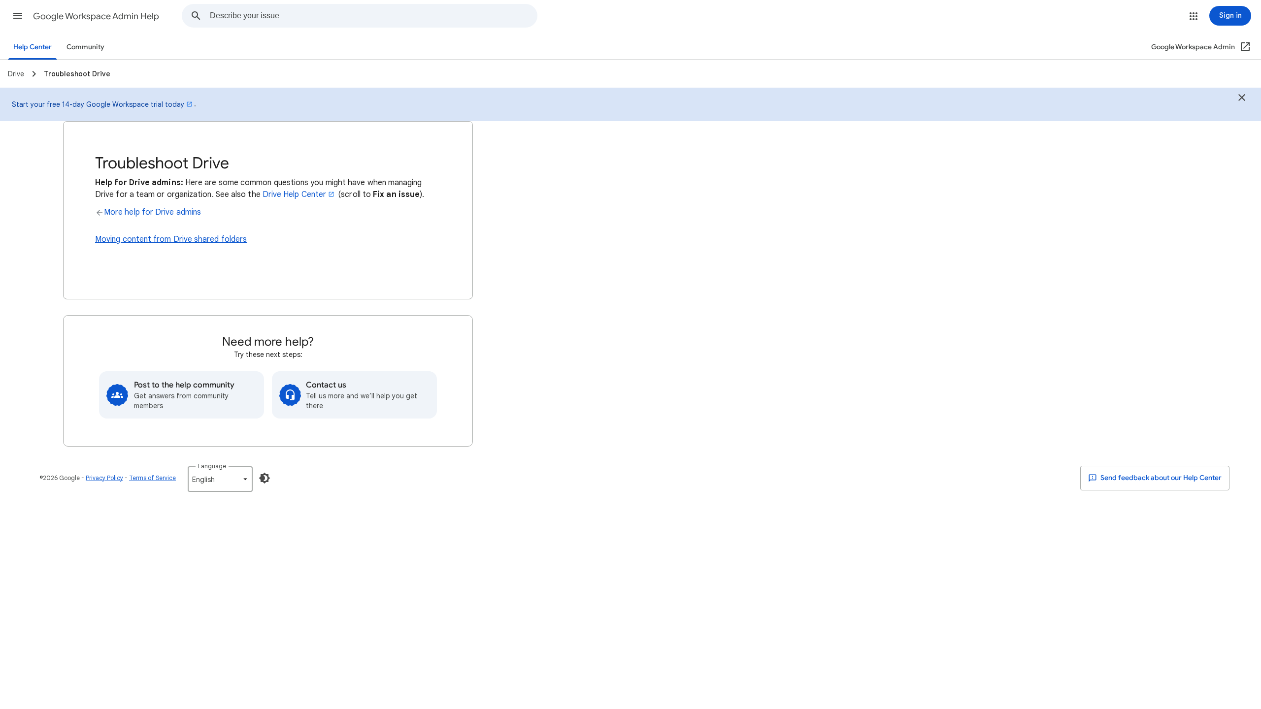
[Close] (1242, 99)
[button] (18, 16)
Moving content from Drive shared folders (171, 239)
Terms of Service (152, 478)
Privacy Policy (104, 478)
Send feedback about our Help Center (1160, 478)
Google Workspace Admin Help (96, 16)
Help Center (32, 47)
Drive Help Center (294, 194)
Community (85, 47)
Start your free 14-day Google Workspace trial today (98, 104)
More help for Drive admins (152, 212)
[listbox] (220, 479)
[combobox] (373, 15)
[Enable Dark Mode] (264, 478)
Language (212, 466)
